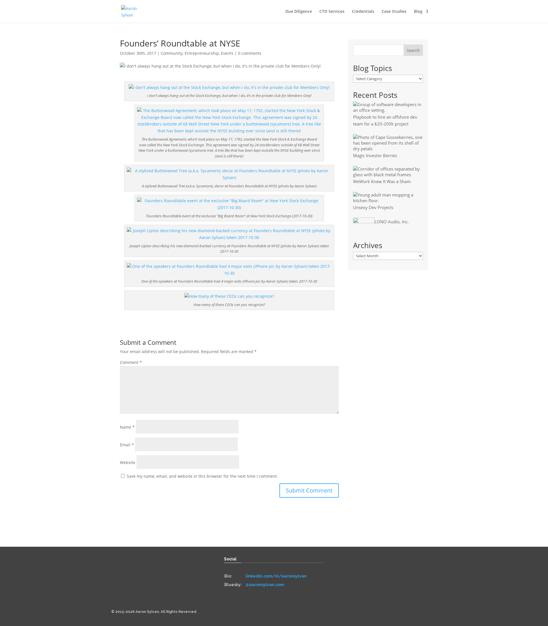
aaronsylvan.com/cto (379, 576)
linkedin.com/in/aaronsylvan (276, 576)
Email (127, 444)
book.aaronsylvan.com (157, 574)
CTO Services (331, 11)
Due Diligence (298, 11)
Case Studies (394, 11)
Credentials (363, 11)
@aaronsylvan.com (264, 584)
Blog (418, 11)
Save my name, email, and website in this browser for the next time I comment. (202, 476)
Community (172, 53)
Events (227, 53)
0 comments (249, 53)
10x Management (374, 584)
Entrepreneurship (202, 53)
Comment (131, 362)
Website (127, 462)
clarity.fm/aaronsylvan (380, 593)
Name (127, 427)
